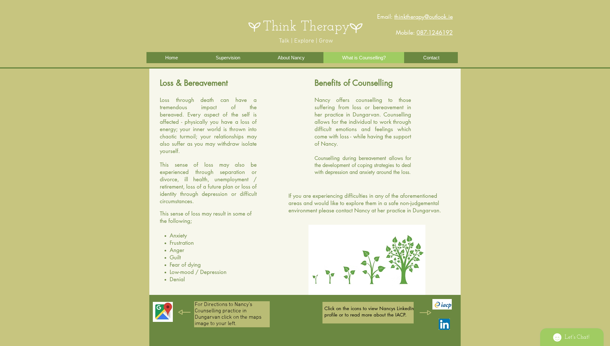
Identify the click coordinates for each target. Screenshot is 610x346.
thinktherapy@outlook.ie (423, 16)
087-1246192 (435, 32)
